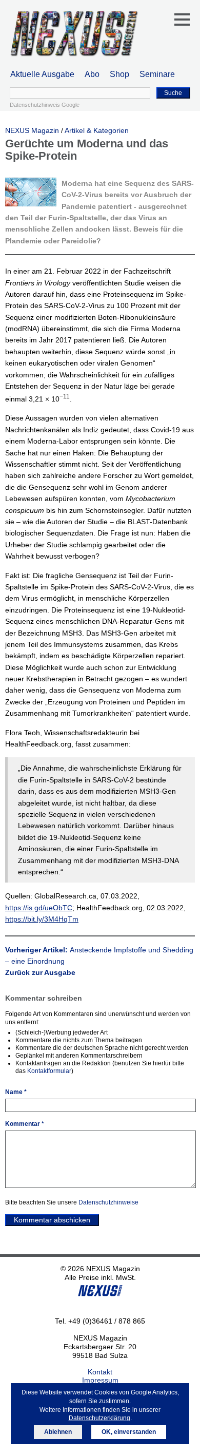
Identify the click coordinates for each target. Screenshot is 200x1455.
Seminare (157, 74)
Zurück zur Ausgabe (40, 972)
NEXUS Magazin (32, 130)
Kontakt (100, 1372)
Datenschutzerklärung (99, 1418)
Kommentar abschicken (52, 1220)
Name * (16, 1092)
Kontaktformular (49, 1071)
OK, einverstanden (129, 1431)
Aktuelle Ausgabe (42, 74)
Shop (119, 74)
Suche (173, 93)
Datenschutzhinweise (108, 1202)
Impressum (100, 1380)
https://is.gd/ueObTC (38, 908)
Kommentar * (24, 1123)
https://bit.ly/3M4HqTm (41, 919)
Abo (92, 74)
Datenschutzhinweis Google (44, 105)
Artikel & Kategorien (97, 130)
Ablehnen (58, 1431)
